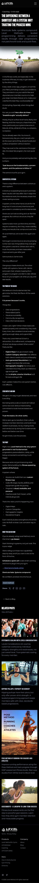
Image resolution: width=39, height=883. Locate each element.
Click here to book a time (14, 568)
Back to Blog (10, 599)
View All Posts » (7, 612)
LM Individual (6, 845)
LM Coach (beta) (7, 851)
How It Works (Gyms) (9, 860)
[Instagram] (3, 875)
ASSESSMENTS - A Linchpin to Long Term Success (19, 806)
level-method (8, 583)
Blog (22, 845)
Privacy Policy (11, 834)
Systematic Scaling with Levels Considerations (19, 640)
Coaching (6, 12)
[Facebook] (7, 875)
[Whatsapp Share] (20, 588)
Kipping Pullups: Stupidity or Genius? (16, 689)
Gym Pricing (6, 863)
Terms (4, 834)
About (22, 842)
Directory (5, 865)
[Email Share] (24, 588)
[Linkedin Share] (17, 588)
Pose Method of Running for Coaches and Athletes (17, 759)
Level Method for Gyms (9, 842)
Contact (23, 848)
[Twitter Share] (9, 588)
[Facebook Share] (13, 588)
